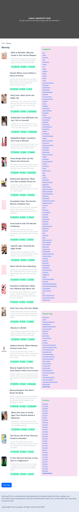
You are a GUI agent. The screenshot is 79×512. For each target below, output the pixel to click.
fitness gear (46, 228)
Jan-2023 (45, 441)
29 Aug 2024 (15, 152)
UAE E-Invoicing (47, 291)
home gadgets (46, 244)
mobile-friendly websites (49, 326)
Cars (44, 67)
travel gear (45, 210)
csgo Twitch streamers (49, 356)
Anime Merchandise (48, 136)
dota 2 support (46, 361)
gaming (45, 177)
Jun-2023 (45, 462)
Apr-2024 (45, 457)
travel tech (45, 272)
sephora (30, 361)
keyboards (45, 261)
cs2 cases (45, 343)
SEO (44, 60)
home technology (47, 270)
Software (45, 71)
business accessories (48, 254)
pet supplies (46, 150)
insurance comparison (49, 322)
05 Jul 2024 (14, 172)
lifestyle (45, 157)
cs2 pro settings (47, 338)
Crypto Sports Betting (48, 279)
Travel (44, 80)
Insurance (45, 57)
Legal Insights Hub (39, 18)
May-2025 (45, 471)
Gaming (45, 64)
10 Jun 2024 (14, 321)
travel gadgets (46, 212)
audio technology (47, 127)
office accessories (47, 240)
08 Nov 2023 (14, 406)
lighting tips (46, 184)
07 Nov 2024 (16, 429)
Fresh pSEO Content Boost (50, 286)
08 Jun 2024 (15, 132)
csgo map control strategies (50, 382)
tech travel (45, 235)
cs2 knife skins (46, 368)
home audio (46, 147)
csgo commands (47, 329)
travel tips (45, 258)
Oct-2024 (45, 427)
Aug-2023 (45, 432)
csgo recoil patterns (48, 380)
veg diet (45, 340)
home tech (45, 281)
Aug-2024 (45, 420)
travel (44, 207)
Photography (46, 90)
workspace (45, 221)
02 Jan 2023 (14, 302)
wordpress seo (46, 324)
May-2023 (45, 406)
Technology (46, 85)
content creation (47, 256)
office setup (46, 247)
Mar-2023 (45, 448)
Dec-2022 (45, 411)
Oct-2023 (45, 445)
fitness (44, 168)
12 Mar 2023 (15, 66)
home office (46, 180)
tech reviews (46, 134)
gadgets (45, 131)
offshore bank (46, 384)
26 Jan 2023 (14, 195)
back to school (46, 171)
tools (44, 233)
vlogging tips (46, 219)
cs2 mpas (45, 333)
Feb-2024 (45, 438)
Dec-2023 (45, 434)
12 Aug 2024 (15, 260)
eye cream (31, 66)
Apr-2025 (45, 466)
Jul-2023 (45, 450)
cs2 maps (45, 375)
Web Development (48, 92)
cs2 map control (47, 363)
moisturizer (30, 195)
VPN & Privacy (46, 300)
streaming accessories (49, 201)
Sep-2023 (45, 408)
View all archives (47, 473)
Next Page (6, 485)
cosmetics (30, 217)
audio (44, 237)
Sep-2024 (45, 425)
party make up (31, 111)
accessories (46, 143)
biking (44, 175)
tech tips (45, 164)
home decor (46, 166)
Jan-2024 (45, 429)
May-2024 (45, 422)
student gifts (46, 198)
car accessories (47, 117)
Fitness (44, 73)
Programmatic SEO (48, 99)
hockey (44, 319)
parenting (45, 231)
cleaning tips (46, 108)
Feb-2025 (45, 464)
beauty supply (31, 384)
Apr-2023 (45, 443)
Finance (45, 76)
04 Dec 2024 (14, 217)
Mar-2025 (45, 468)
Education (45, 94)
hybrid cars (46, 331)
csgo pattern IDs (47, 352)
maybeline (30, 152)
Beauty (23, 66)
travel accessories (47, 161)
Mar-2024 (45, 436)
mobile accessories (48, 189)
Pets (44, 53)
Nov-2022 (45, 455)
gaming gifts (46, 124)
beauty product (31, 406)
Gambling (45, 106)
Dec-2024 (45, 459)
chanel (29, 89)
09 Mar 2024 (15, 339)
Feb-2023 (45, 452)
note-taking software (48, 354)
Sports (44, 55)
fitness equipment (47, 370)
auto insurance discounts (49, 345)
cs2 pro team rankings (49, 373)
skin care (31, 429)
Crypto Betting (46, 288)
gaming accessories (48, 145)
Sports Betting (46, 251)
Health (44, 69)
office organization (48, 191)
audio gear (45, 224)
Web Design (46, 62)
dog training (46, 317)
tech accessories (47, 97)
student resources (47, 203)
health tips (45, 122)
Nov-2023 (45, 404)
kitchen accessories (48, 140)
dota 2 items (46, 336)
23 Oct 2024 (14, 384)
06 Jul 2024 (14, 239)
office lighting (46, 265)
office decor (46, 196)
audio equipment (47, 110)
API (43, 293)
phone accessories (48, 154)
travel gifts (45, 214)
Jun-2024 (45, 415)
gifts (44, 173)
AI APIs (44, 115)
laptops (45, 138)
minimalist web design (49, 377)
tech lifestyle (46, 129)
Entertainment (46, 87)
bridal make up (32, 132)
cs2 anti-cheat (46, 366)
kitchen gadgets (47, 242)
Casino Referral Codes (49, 298)
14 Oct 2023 (15, 279)
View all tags (46, 386)
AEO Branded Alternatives (50, 284)
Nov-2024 (45, 413)
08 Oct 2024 (14, 89)
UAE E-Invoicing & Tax (48, 295)
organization (46, 268)
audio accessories (47, 226)
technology (45, 113)
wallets (44, 277)
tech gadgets (46, 120)
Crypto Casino (46, 249)
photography (46, 152)
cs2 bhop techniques (48, 359)
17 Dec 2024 (15, 451)
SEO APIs (45, 101)
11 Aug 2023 (15, 111)
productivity (46, 159)
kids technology (47, 187)
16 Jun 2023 (14, 361)
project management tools (50, 347)
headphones (46, 274)
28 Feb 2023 (15, 474)
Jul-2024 (45, 418)
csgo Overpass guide (48, 350)
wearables (45, 217)
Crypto (44, 104)
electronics (45, 263)
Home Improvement (48, 83)
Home (3, 43)
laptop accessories (48, 182)
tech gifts (45, 205)
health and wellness (48, 194)
